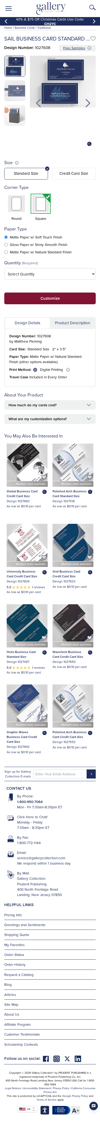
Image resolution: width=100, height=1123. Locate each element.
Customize (50, 298)
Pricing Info (13, 914)
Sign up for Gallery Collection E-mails (18, 774)
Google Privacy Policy (75, 1096)
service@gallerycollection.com (41, 857)
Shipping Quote (16, 934)
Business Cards (25, 28)
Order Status (14, 954)
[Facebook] (48, 1058)
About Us (11, 1014)
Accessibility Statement (37, 1088)
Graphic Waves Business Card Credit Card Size (22, 737)
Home (8, 28)
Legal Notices (13, 1088)
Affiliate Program (17, 1024)
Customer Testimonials (22, 1034)
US (28, 1109)
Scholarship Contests (21, 1044)
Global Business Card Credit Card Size (22, 493)
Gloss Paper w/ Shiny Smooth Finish (38, 244)
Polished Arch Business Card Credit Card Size (70, 734)
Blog (8, 984)
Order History (15, 964)
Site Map (11, 1004)
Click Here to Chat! (32, 816)
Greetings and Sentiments (24, 924)
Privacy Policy (61, 1088)
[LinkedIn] (78, 1058)
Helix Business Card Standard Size (21, 654)
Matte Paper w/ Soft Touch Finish (36, 237)
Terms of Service (47, 1099)
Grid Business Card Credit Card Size (66, 573)
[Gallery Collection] (51, 8)
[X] (69, 1058)
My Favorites (14, 944)
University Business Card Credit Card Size (22, 573)
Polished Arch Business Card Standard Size (70, 493)
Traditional (44, 28)
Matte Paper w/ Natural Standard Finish (41, 251)
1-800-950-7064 (30, 801)
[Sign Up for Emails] (91, 774)
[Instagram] (58, 1058)
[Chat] (93, 1106)
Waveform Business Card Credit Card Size (68, 654)
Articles (10, 994)
